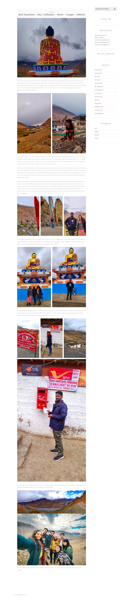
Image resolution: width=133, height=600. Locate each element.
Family (97, 131)
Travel (52, 12)
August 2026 (98, 70)
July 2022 (97, 76)
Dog (96, 128)
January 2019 (98, 110)
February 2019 (99, 106)
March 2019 (98, 103)
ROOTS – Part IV (99, 37)
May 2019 (97, 100)
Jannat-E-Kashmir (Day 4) (102, 40)
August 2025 (98, 73)
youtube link (78, 159)
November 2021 (99, 90)
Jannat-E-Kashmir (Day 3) (102, 42)
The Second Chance (101, 35)
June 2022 (97, 80)
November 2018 (99, 113)
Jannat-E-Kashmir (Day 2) (102, 44)
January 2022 (98, 83)
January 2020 (98, 96)
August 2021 (98, 93)
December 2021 (99, 86)
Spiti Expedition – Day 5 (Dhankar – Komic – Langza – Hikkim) (51, 14)
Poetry (97, 135)
